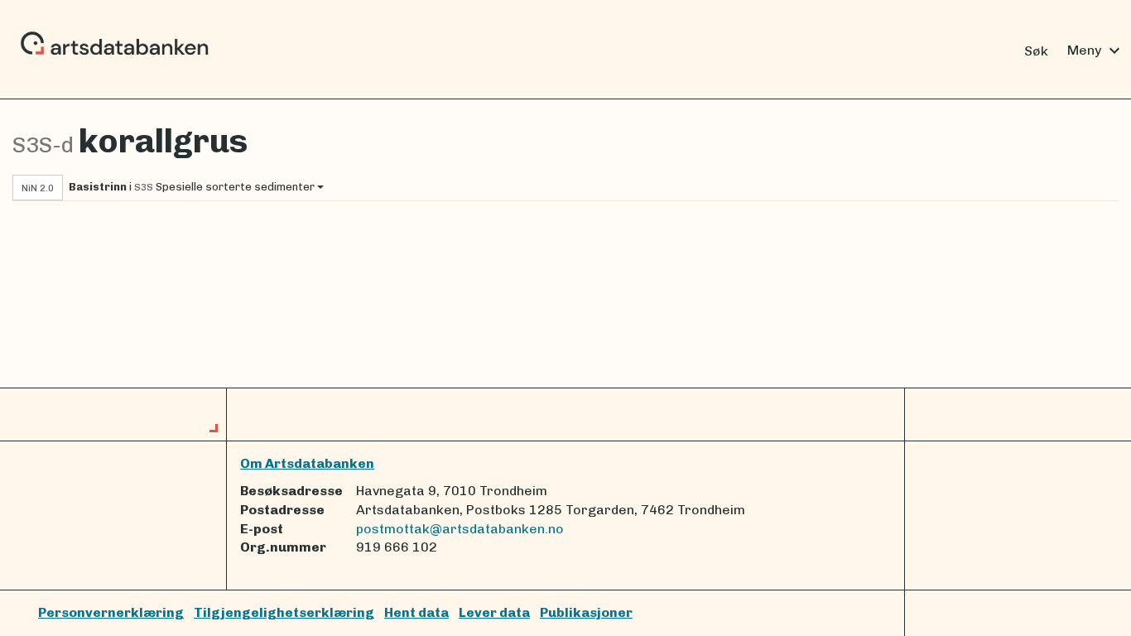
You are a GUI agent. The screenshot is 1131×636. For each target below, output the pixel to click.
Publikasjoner (586, 612)
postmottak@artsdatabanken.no (460, 529)
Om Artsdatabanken (307, 463)
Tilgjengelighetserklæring (284, 612)
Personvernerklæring (111, 612)
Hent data (416, 612)
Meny (1095, 50)
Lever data (494, 612)
